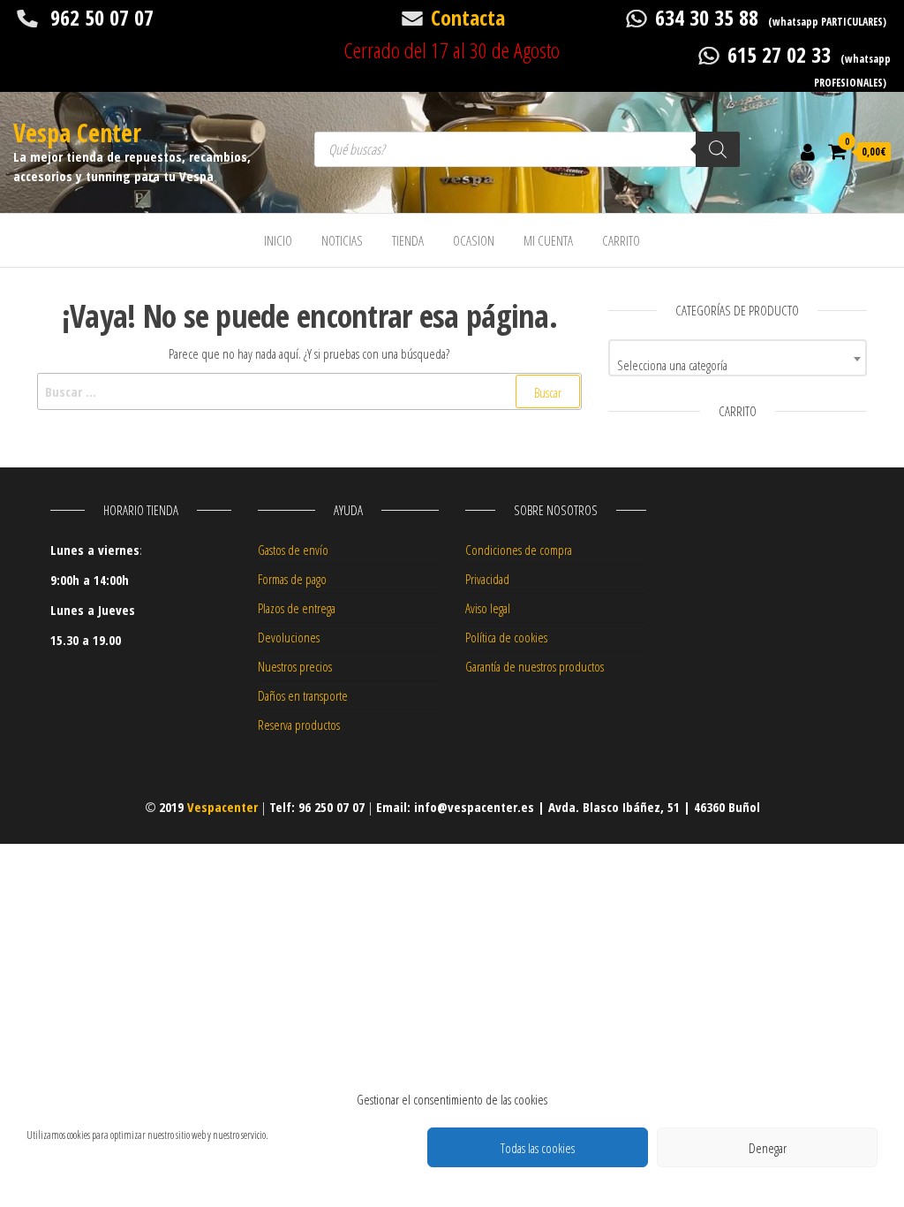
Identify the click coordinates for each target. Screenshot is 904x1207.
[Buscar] (718, 149)
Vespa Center (77, 132)
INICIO (278, 240)
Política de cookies (506, 637)
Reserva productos (299, 724)
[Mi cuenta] (808, 151)
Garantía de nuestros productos (534, 666)
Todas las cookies (538, 1148)
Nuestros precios (295, 666)
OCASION (473, 240)
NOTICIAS (342, 240)
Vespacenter (222, 807)
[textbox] (737, 364)
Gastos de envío (293, 549)
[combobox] (737, 357)
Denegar (768, 1148)
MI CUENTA (548, 240)
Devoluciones (289, 637)
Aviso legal (487, 608)
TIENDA (408, 240)
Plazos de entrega (296, 608)
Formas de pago (292, 579)
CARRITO (621, 240)
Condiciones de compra (518, 549)
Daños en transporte (303, 695)
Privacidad (487, 579)
